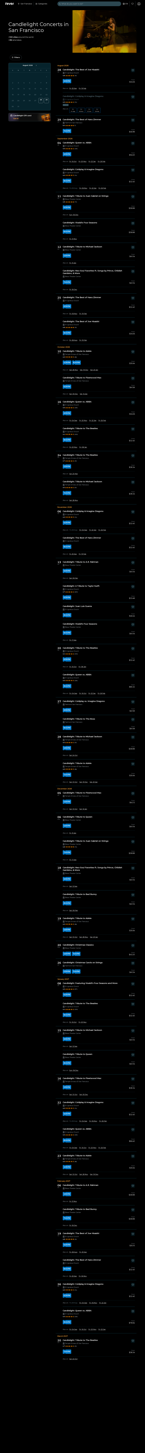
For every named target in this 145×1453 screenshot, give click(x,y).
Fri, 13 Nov (73, 239)
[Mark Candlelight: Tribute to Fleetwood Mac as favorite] (133, 378)
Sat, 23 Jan (94, 370)
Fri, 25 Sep (73, 88)
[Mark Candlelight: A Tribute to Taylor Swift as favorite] (133, 587)
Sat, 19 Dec (84, 370)
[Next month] (36, 65)
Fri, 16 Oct (73, 161)
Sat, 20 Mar (73, 474)
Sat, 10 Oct (73, 782)
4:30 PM (67, 363)
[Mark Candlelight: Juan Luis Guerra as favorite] (133, 607)
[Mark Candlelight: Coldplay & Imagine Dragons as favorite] (133, 97)
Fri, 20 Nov (83, 161)
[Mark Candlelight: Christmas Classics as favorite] (133, 945)
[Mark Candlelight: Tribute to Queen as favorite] (133, 817)
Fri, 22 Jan (92, 161)
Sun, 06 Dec (73, 215)
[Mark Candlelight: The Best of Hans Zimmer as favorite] (133, 120)
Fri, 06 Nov (83, 188)
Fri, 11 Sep (72, 640)
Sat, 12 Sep (73, 886)
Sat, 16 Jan (83, 394)
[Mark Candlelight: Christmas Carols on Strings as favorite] (133, 963)
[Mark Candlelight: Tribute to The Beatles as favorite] (133, 429)
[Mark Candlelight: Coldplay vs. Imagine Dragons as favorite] (133, 702)
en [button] (126, 4)
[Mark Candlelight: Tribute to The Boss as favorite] (133, 719)
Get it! (15, 119)
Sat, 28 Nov (73, 370)
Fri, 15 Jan (72, 263)
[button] (16, 57)
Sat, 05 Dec (73, 394)
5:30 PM (67, 256)
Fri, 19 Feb (82, 88)
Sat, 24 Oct (73, 755)
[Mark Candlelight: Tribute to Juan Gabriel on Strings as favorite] (133, 197)
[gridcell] (40, 100)
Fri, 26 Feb (101, 161)
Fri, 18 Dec (73, 289)
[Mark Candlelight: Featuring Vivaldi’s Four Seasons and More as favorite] (133, 984)
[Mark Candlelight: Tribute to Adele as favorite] (133, 352)
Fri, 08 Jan (83, 447)
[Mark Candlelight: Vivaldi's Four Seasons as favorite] (133, 223)
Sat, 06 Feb (73, 578)
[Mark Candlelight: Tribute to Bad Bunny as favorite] (133, 895)
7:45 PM (67, 131)
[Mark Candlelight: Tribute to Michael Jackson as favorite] (133, 247)
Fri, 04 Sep (73, 420)
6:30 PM (67, 81)
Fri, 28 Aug (73, 188)
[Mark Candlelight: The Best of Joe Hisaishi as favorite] (133, 70)
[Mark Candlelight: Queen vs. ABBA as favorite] (133, 143)
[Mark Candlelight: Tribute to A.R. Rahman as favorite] (133, 563)
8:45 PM (67, 181)
